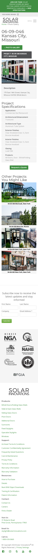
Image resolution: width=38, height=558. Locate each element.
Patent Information (9, 495)
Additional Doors (8, 421)
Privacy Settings (22, 547)
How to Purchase (8, 479)
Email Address (26, 311)
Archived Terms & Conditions (13, 444)
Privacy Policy (7, 460)
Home (4, 24)
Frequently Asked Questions (13, 452)
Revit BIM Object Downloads (13, 487)
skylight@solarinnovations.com (14, 531)
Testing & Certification (10, 491)
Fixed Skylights (7, 429)
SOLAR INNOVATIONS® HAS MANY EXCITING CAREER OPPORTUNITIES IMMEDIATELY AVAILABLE (19, 6)
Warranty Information (10, 468)
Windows (5, 436)
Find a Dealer (7, 511)
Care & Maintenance (10, 456)
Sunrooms (6, 425)
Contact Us (6, 503)
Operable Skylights (9, 433)
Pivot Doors (6, 417)
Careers (5, 507)
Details (4, 483)
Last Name (24, 304)
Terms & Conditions (9, 464)
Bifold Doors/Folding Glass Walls (14, 405)
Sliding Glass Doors (9, 413)
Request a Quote (19, 167)
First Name (6, 304)
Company (5, 311)
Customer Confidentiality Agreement (16, 448)
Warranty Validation (9, 472)
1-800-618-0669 (8, 539)
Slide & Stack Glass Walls (11, 409)
